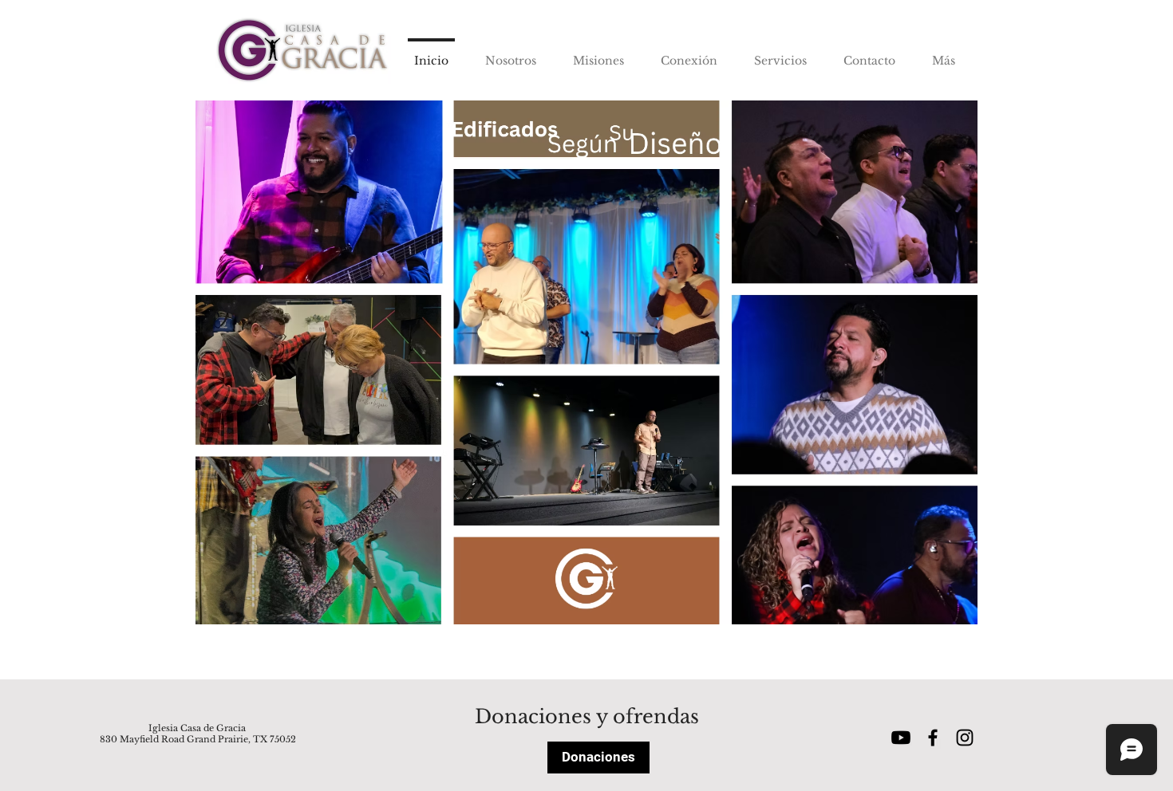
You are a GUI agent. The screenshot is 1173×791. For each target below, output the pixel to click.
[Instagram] (965, 737)
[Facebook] (933, 737)
